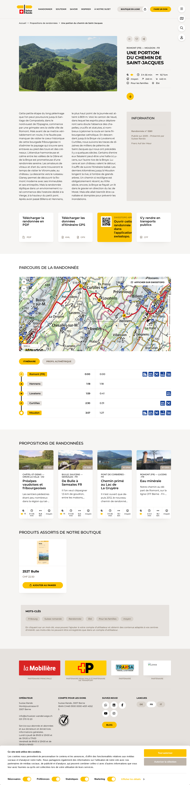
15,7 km (164, 75)
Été (158, 83)
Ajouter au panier (44, 585)
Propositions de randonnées (44, 23)
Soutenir (61, 9)
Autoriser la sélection (165, 761)
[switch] (56, 779)
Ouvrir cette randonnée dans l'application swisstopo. (123, 229)
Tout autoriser (165, 753)
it (161, 704)
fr (151, 704)
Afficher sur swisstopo (149, 282)
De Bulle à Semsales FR (72, 482)
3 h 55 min (146, 75)
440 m (162, 79)
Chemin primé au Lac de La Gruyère (112, 484)
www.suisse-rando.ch (169, 305)
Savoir (74, 9)
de (141, 704)
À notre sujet (102, 9)
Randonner (45, 9)
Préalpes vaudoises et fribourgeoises (34, 484)
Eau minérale (150, 481)
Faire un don (160, 9)
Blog (109, 725)
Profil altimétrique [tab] (58, 361)
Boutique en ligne (130, 9)
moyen (134, 79)
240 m (148, 79)
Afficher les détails (131, 779)
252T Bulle (31, 571)
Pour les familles (139, 83)
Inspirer (86, 9)
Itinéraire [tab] (29, 361)
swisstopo (169, 320)
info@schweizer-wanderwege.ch (35, 716)
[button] (68, 63)
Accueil (22, 23)
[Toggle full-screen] (24, 295)
